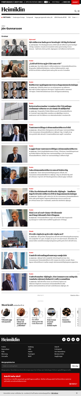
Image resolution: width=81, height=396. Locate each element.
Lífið (29, 349)
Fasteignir (31, 354)
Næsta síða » (75, 295)
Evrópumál (29, 17)
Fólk (2, 351)
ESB (69, 17)
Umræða (4, 356)
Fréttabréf (58, 349)
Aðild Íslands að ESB (60, 17)
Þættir (30, 351)
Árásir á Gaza (76, 17)
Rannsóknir (5, 349)
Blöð (29, 356)
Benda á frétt (59, 354)
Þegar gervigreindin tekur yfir (44, 17)
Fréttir (3, 347)
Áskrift (57, 347)
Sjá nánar (54, 393)
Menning (4, 354)
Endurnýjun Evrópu (19, 17)
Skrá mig (75, 366)
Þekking (30, 347)
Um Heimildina (60, 351)
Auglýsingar (59, 356)
